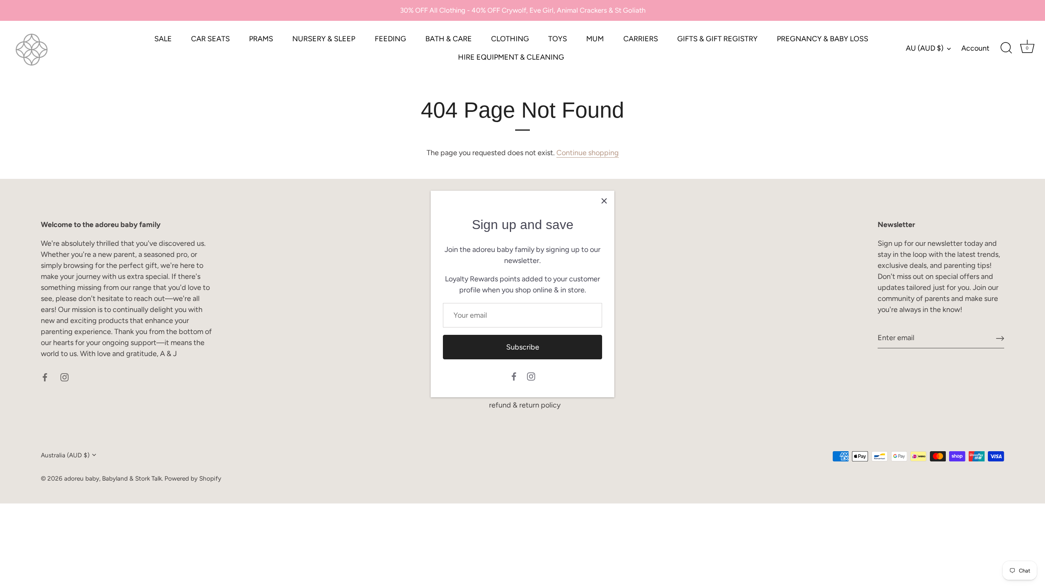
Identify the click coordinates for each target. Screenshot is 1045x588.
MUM (595, 38)
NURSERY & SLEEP (323, 38)
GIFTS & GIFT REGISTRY (717, 38)
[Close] (604, 201)
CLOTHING (510, 38)
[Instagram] (531, 375)
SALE (163, 38)
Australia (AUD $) (65, 455)
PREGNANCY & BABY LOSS (822, 38)
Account (975, 48)
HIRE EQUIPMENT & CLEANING (511, 57)
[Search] (1006, 48)
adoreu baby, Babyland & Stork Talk (113, 478)
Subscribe (522, 347)
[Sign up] (1000, 338)
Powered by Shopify (193, 478)
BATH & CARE (448, 38)
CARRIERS (640, 38)
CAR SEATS (210, 38)
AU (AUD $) (924, 48)
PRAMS (261, 38)
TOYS (557, 38)
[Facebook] (514, 375)
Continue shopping (587, 152)
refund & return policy (524, 405)
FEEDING (390, 38)
